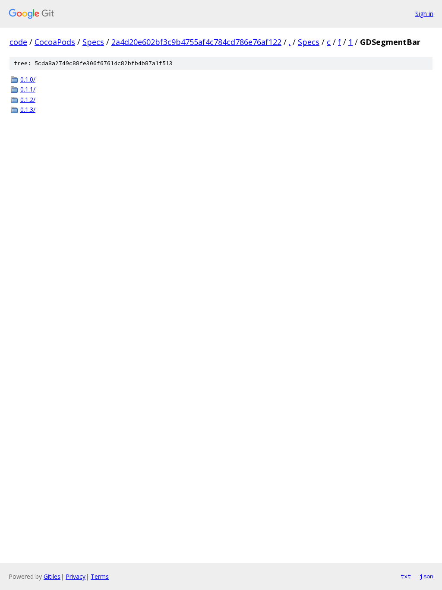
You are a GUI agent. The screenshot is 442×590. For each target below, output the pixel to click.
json (426, 576)
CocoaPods (55, 42)
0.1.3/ (27, 109)
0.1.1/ (27, 89)
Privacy (75, 576)
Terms (100, 576)
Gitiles (52, 576)
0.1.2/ (27, 99)
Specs (93, 42)
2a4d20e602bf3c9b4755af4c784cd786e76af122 (196, 42)
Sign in (424, 14)
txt (406, 576)
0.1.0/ (27, 79)
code (18, 42)
